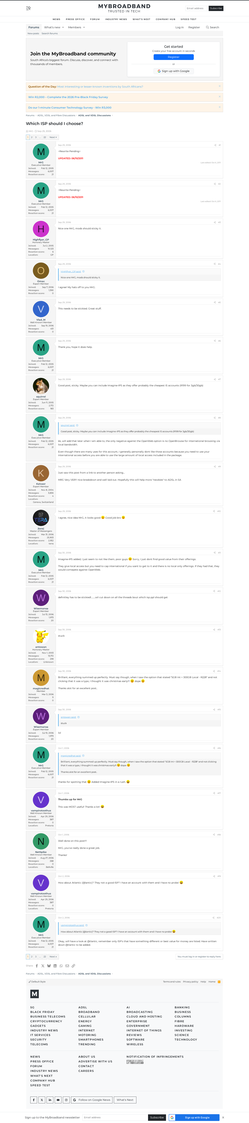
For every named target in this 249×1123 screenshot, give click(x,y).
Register (173, 57)
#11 (219, 552)
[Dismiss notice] (219, 86)
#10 (219, 511)
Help (203, 981)
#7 (219, 379)
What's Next (141, 19)
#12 (219, 591)
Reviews (134, 1035)
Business (183, 1012)
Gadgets (38, 1025)
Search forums (50, 33)
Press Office (75, 19)
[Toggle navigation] (28, 8)
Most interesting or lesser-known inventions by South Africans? (100, 86)
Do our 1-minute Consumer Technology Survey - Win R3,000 (69, 107)
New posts (33, 33)
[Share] (215, 145)
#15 (219, 709)
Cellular (87, 1016)
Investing (183, 1030)
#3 (219, 222)
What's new (52, 27)
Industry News (116, 19)
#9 (219, 466)
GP (52, 255)
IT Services (40, 1035)
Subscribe (216, 8)
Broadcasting (140, 1012)
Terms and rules (172, 981)
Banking (182, 1007)
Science (182, 1035)
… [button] (40, 137)
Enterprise (137, 1021)
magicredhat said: (71, 755)
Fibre (179, 1021)
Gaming (85, 1025)
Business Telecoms (47, 1016)
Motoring (87, 1035)
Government (138, 1025)
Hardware (184, 1025)
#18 (219, 834)
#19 (219, 876)
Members (74, 27)
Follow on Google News (94, 1099)
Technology (186, 1039)
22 (45, 137)
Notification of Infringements (155, 1056)
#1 (220, 145)
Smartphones (91, 1039)
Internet (86, 1030)
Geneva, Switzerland (43, 502)
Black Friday (42, 1012)
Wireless (135, 1044)
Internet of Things (144, 1030)
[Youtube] (58, 1100)
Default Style (38, 981)
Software (136, 1039)
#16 (219, 748)
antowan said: (68, 717)
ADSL (82, 1007)
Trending (87, 1044)
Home (212, 981)
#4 (219, 264)
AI (128, 1007)
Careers (86, 1071)
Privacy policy (190, 981)
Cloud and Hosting (144, 1016)
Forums (33, 27)
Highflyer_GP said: (71, 271)
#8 (219, 417)
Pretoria (49, 825)
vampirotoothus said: (72, 925)
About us (86, 1056)
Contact (86, 1066)
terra (51, 543)
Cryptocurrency (46, 1021)
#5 (219, 302)
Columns (183, 1016)
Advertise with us (95, 1061)
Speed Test (188, 19)
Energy (85, 1021)
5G (32, 1007)
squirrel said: (68, 425)
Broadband (89, 1012)
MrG (31, 131)
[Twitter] (41, 1100)
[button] (63, 27)
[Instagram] (66, 1100)
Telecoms (39, 1044)
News (56, 19)
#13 (219, 629)
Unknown (48, 662)
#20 (219, 917)
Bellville (50, 867)
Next (52, 137)
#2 (219, 184)
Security (38, 1039)
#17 (219, 793)
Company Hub (165, 19)
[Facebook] (33, 1100)
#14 (219, 671)
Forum (95, 19)
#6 (219, 341)
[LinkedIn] (50, 1100)
